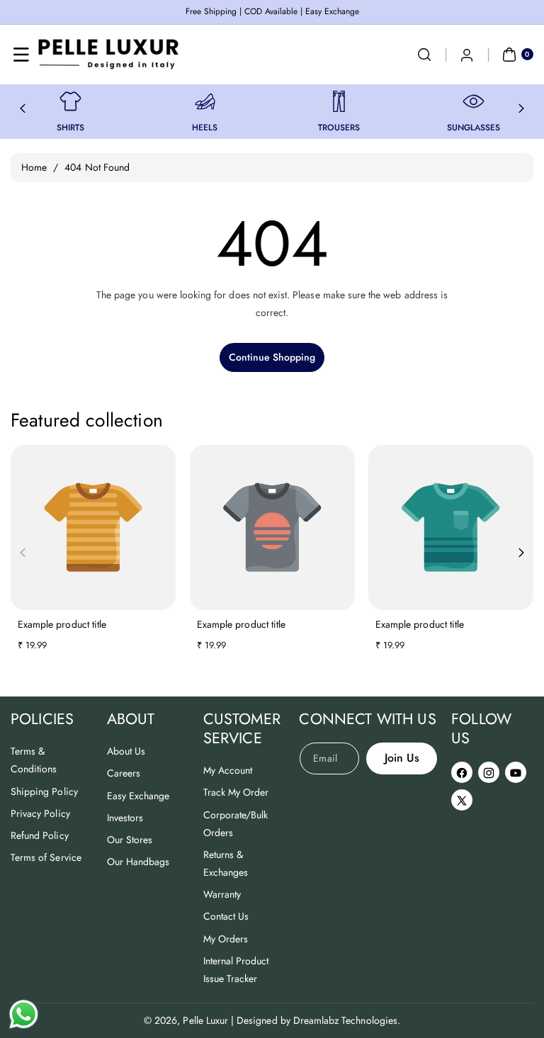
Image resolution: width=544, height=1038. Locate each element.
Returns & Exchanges (225, 863)
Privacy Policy (40, 813)
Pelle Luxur (205, 1020)
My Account (228, 770)
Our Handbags (138, 861)
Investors (125, 818)
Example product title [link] (62, 624)
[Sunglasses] (473, 101)
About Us (126, 751)
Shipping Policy (44, 791)
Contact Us (226, 916)
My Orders (225, 939)
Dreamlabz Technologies (345, 1020)
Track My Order (236, 792)
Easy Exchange (138, 796)
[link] (71, 101)
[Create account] (466, 54)
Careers (123, 773)
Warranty (222, 894)
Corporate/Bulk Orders (235, 824)
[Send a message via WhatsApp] (23, 1014)
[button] (21, 54)
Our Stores (130, 840)
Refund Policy (40, 835)
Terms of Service (46, 857)
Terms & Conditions (34, 760)
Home (34, 167)
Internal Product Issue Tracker (236, 970)
